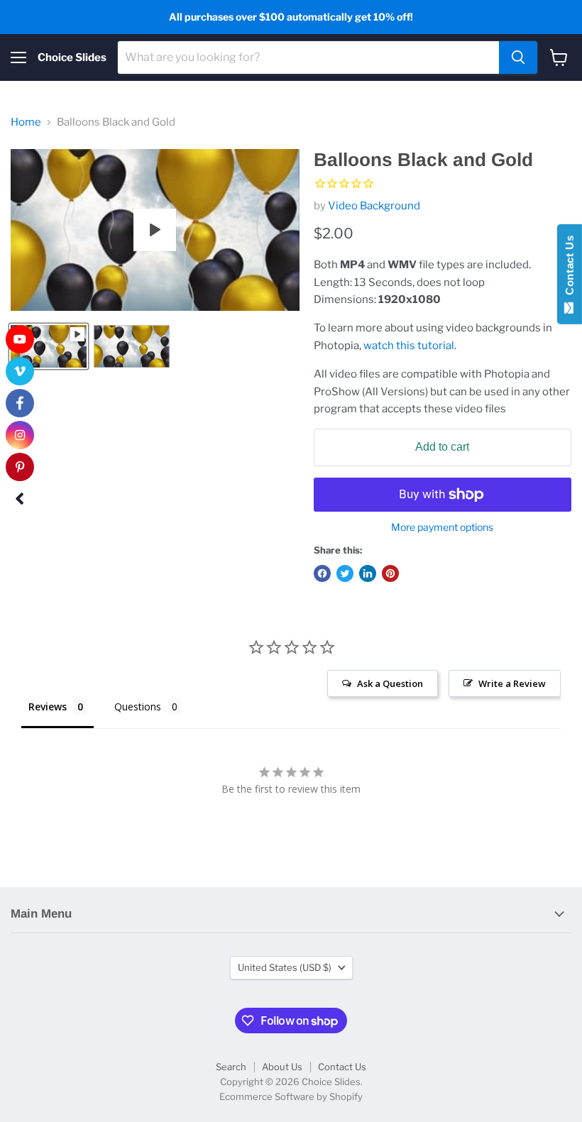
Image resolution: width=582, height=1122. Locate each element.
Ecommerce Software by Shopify (291, 1096)
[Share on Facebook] (322, 573)
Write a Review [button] (512, 683)
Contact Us (342, 1066)
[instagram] (20, 435)
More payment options (442, 527)
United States (284, 967)
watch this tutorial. (409, 345)
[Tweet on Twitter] (344, 573)
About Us (282, 1066)
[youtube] (20, 339)
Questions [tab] (137, 706)
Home (26, 122)
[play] (154, 230)
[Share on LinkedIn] (367, 573)
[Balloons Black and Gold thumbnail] (48, 346)
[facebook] (20, 403)
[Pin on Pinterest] (390, 573)
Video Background (374, 205)
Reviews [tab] (47, 706)
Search (231, 1066)
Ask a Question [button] (390, 683)
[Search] (518, 57)
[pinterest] (20, 467)
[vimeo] (20, 371)
